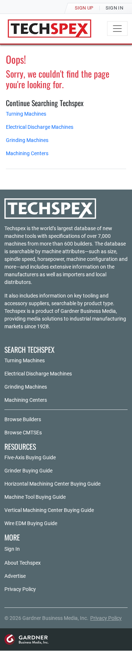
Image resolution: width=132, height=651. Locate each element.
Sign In (12, 549)
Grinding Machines (27, 140)
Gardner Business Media (88, 311)
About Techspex (22, 563)
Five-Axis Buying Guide (30, 457)
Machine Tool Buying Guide (35, 497)
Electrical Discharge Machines (39, 127)
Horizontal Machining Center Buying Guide (52, 484)
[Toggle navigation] (117, 28)
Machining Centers (27, 153)
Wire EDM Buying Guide (30, 523)
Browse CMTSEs (23, 432)
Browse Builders (22, 419)
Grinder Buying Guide (28, 471)
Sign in (114, 8)
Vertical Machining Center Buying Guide (49, 510)
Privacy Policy (20, 589)
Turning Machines (26, 114)
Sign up (84, 8)
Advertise (15, 576)
